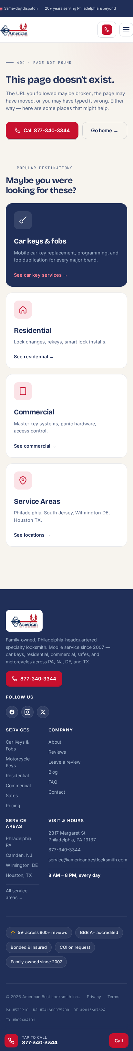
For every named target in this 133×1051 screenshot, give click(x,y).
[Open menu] (126, 29)
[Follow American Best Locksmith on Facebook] (12, 712)
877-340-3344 (38, 679)
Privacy (94, 996)
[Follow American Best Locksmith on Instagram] (27, 712)
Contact (56, 792)
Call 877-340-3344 (47, 130)
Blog (53, 772)
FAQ (52, 782)
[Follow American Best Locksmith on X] (43, 712)
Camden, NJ (19, 855)
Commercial (18, 785)
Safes (12, 795)
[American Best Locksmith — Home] (26, 29)
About (54, 742)
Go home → (104, 130)
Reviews (57, 752)
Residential (17, 775)
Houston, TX (19, 875)
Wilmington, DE (22, 865)
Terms (113, 996)
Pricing (13, 805)
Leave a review (64, 762)
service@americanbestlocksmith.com (87, 859)
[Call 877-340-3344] (106, 30)
